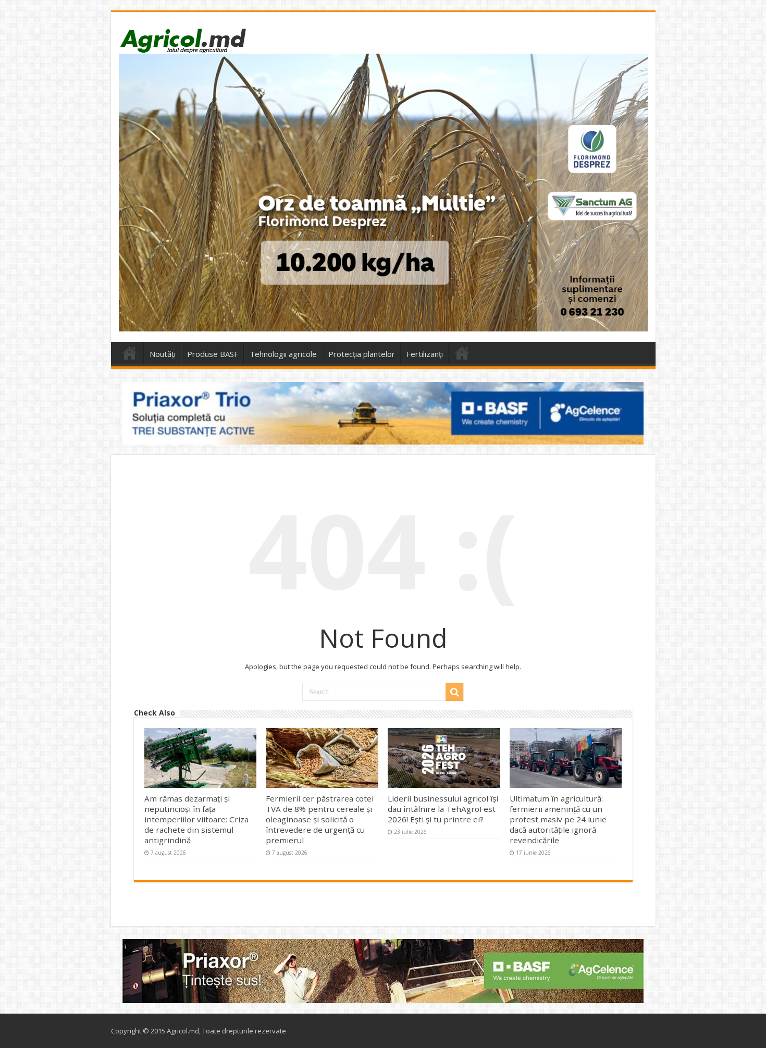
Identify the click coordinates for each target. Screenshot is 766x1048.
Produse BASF (212, 354)
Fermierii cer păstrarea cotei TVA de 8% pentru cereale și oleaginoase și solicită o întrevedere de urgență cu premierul (320, 819)
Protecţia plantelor (361, 354)
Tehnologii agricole (283, 354)
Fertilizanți (424, 354)
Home (129, 353)
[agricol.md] (182, 40)
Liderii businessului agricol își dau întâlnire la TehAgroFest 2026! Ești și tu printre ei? (443, 808)
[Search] (454, 692)
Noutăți (163, 354)
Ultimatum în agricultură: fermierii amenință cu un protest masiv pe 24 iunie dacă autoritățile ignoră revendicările (558, 819)
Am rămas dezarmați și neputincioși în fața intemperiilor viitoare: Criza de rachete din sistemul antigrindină (196, 819)
